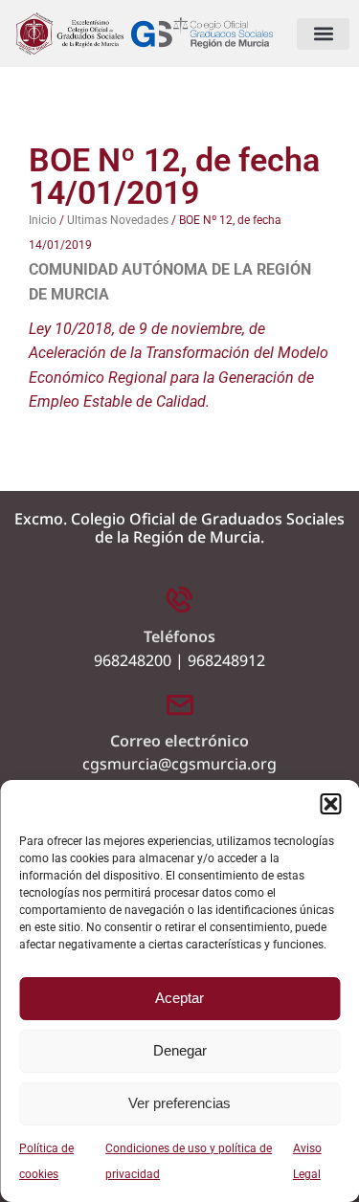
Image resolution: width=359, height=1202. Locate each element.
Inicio (42, 220)
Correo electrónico (179, 740)
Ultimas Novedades (117, 220)
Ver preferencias (179, 1103)
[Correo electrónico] (180, 703)
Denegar (180, 1050)
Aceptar (179, 998)
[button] (330, 803)
